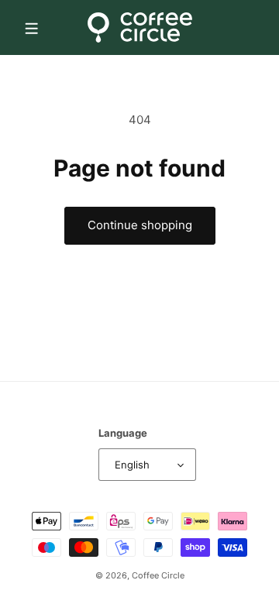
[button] (31, 27)
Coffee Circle (158, 575)
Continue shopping (140, 225)
